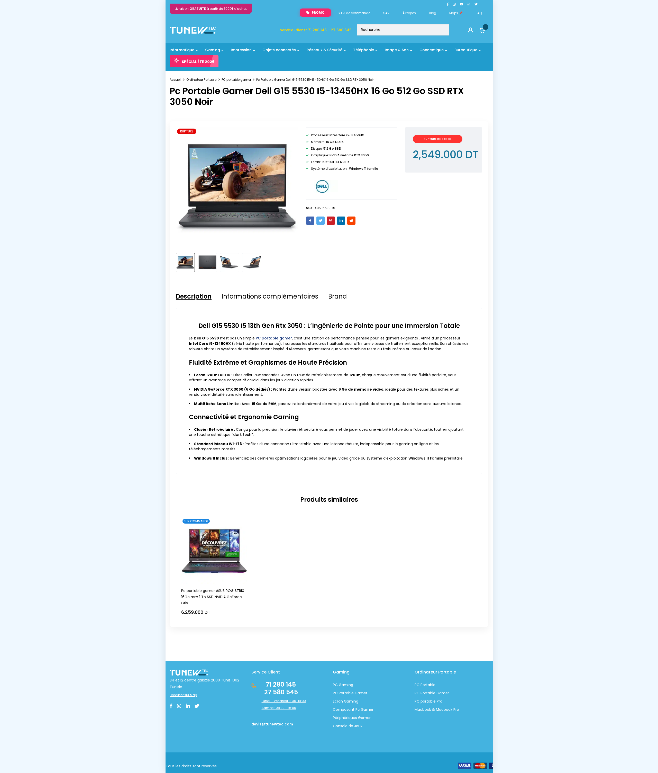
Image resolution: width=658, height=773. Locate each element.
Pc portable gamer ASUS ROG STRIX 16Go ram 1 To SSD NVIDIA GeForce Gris (212, 597)
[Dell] (322, 186)
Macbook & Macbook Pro (437, 709)
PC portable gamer (236, 79)
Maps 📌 (456, 13)
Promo (318, 12)
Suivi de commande (354, 13)
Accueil (175, 79)
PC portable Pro (428, 701)
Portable (427, 693)
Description (194, 296)
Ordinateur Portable (201, 79)
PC (417, 693)
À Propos (409, 13)
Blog (432, 13)
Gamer (442, 693)
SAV (386, 13)
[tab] (194, 296)
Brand (337, 296)
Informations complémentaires (270, 296)
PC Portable (425, 684)
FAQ (479, 13)
